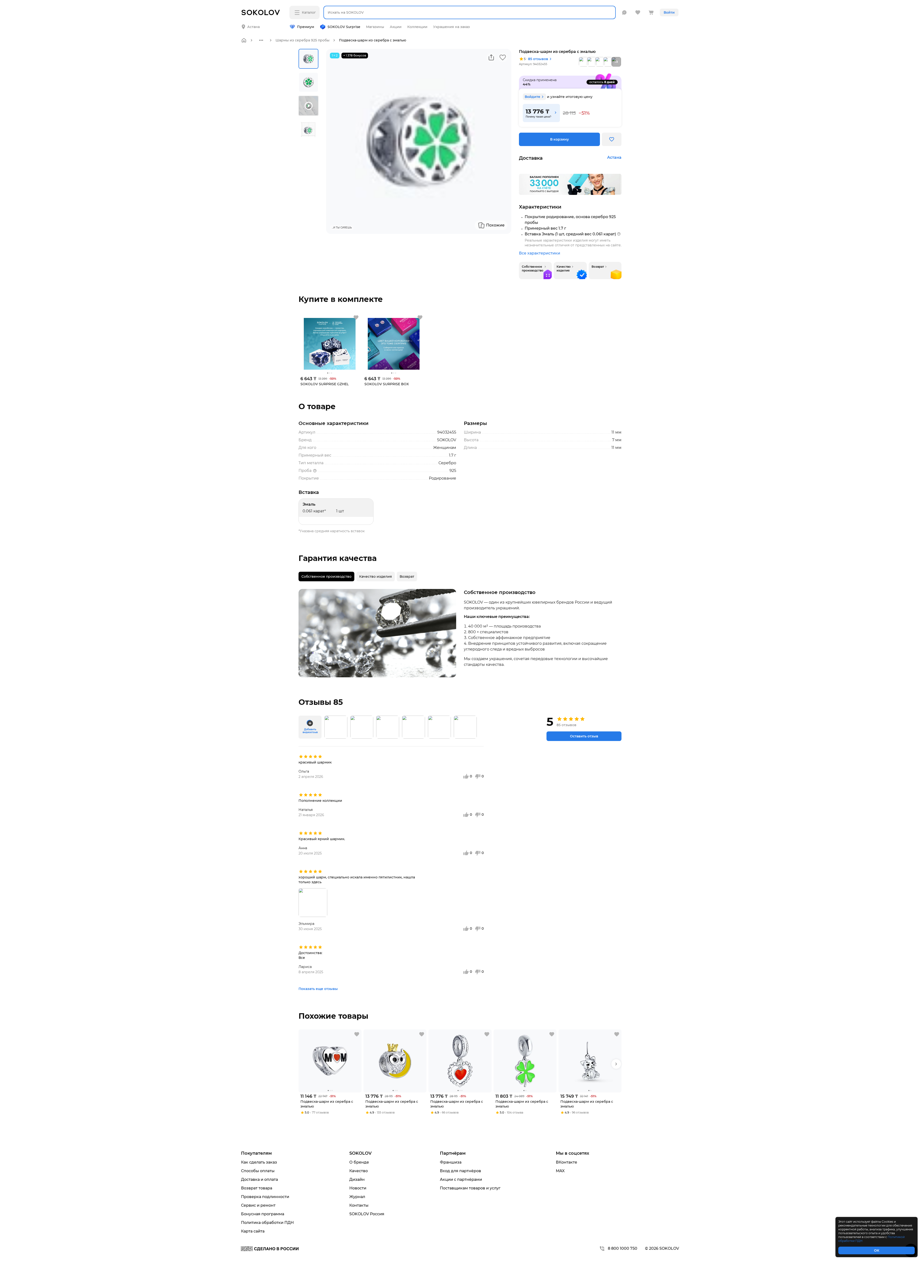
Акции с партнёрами (461, 1179)
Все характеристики (539, 253)
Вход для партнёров (460, 1171)
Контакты (358, 1205)
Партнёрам (453, 1153)
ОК (876, 1250)
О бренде (359, 1162)
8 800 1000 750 (622, 1248)
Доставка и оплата (259, 1179)
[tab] (326, 576)
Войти (669, 12)
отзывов (538, 59)
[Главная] (244, 40)
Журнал (357, 1196)
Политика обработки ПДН (267, 1222)
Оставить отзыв (584, 736)
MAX (560, 1171)
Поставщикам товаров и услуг (470, 1188)
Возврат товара (256, 1188)
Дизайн (357, 1179)
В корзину (559, 139)
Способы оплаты (258, 1171)
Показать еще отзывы (318, 989)
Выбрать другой (301, 23)
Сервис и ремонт (258, 1205)
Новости (357, 1188)
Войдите (532, 97)
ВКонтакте (566, 1162)
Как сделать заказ (259, 1162)
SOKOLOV (360, 1153)
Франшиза (450, 1162)
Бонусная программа (262, 1214)
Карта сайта (252, 1231)
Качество (358, 1171)
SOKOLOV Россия (366, 1214)
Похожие (495, 225)
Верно (260, 23)
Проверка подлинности (265, 1196)
